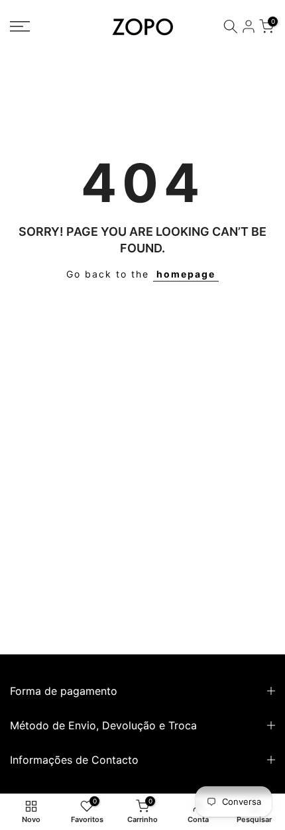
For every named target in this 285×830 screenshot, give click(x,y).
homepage (185, 274)
